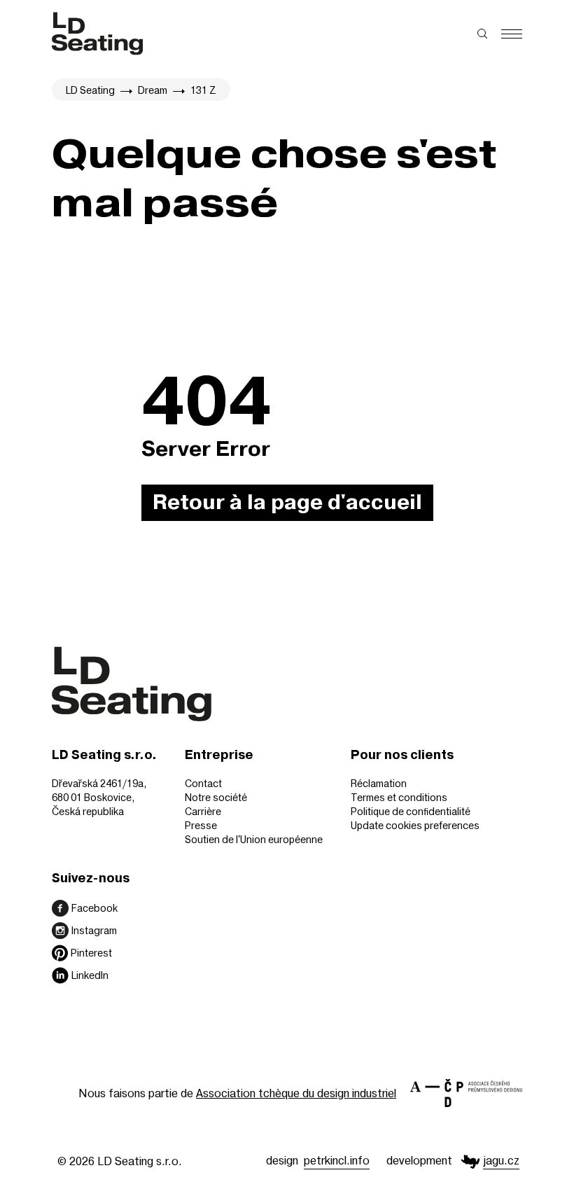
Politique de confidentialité (410, 811)
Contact (203, 783)
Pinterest (91, 952)
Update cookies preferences (415, 825)
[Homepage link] (97, 33)
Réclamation (379, 783)
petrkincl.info (337, 1160)
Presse (201, 825)
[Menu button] (511, 34)
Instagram (94, 930)
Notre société (216, 797)
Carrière (203, 811)
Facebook (94, 908)
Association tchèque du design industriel (296, 1092)
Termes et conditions (399, 797)
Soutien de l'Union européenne (254, 839)
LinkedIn (89, 975)
